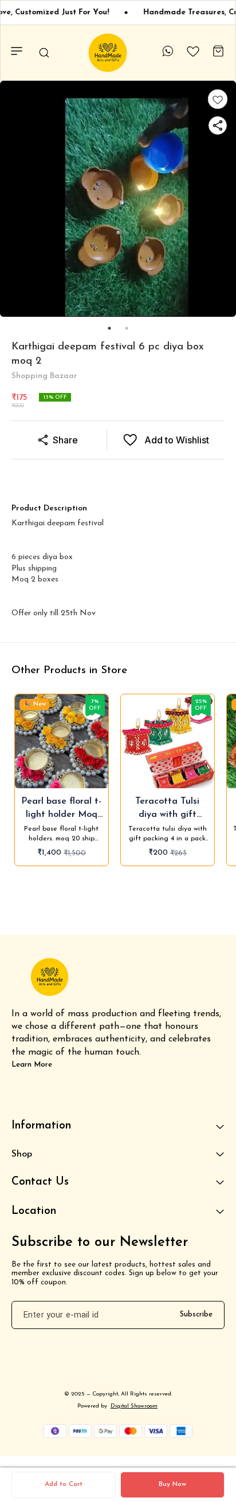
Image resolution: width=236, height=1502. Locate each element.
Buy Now (172, 1484)
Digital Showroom (134, 1406)
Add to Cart (63, 1484)
